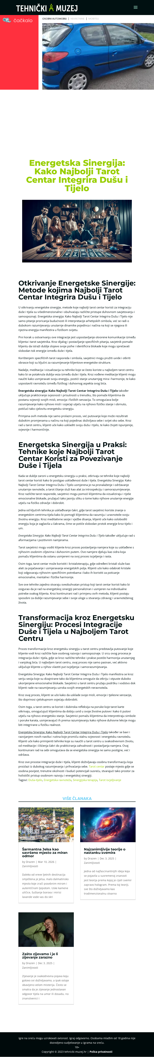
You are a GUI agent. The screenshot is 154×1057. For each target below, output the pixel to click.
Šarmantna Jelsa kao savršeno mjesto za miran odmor (44, 852)
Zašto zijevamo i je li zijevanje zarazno (40, 955)
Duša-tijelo (35, 780)
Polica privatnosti (101, 1051)
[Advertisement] (77, 119)
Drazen (30, 862)
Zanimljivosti (30, 866)
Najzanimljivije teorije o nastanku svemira (104, 851)
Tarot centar (96, 766)
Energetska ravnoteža (57, 780)
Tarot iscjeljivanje (110, 780)
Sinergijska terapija (85, 780)
